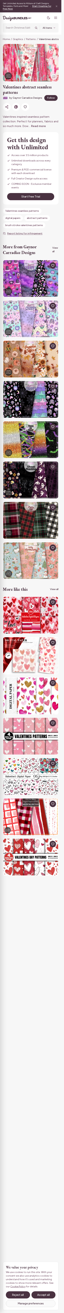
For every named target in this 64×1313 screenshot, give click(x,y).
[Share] (7, 107)
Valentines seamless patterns (22, 210)
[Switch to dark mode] (48, 18)
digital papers (12, 218)
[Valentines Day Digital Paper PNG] (30, 736)
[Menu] (55, 18)
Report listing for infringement (24, 233)
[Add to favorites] (25, 107)
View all (55, 249)
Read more (38, 126)
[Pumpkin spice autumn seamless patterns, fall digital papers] (30, 359)
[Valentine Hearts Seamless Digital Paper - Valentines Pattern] (30, 776)
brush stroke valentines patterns (24, 225)
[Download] (44, 265)
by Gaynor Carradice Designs (25, 97)
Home (6, 39)
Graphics (18, 39)
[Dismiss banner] (56, 6)
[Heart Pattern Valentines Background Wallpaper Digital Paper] (30, 696)
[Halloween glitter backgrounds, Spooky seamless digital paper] (30, 439)
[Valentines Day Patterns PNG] (30, 857)
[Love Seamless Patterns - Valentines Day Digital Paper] (30, 615)
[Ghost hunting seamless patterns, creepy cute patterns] (30, 480)
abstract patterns (37, 218)
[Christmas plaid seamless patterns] (30, 520)
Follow (51, 97)
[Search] (36, 28)
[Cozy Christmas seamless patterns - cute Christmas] (30, 560)
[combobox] (19, 28)
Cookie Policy (17, 1286)
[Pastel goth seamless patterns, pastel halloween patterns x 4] (30, 278)
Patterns (31, 39)
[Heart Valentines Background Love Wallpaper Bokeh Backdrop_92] (30, 655)
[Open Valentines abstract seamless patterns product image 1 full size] (30, 62)
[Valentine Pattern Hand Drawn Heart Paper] (30, 816)
